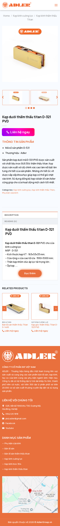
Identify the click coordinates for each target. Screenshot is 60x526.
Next (57, 97)
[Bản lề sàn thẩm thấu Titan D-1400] (15, 306)
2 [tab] (29, 108)
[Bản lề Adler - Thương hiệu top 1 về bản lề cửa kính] (28, 5)
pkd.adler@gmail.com (16, 418)
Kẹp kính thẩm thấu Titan (43, 190)
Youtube (10, 428)
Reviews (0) (11, 221)
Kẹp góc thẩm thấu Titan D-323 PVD (44, 326)
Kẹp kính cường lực (23, 15)
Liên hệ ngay (20, 132)
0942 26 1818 (12, 413)
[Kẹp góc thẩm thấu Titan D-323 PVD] (44, 306)
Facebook (10, 423)
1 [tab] (26, 108)
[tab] (30, 215)
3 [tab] (31, 108)
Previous (3, 97)
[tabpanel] (16, 97)
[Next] (56, 308)
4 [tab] (34, 108)
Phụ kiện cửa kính (10, 192)
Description (11, 215)
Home (6, 15)
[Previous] (4, 308)
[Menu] (56, 5)
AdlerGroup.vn (44, 522)
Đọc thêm (30, 273)
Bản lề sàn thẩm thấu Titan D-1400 (15, 326)
